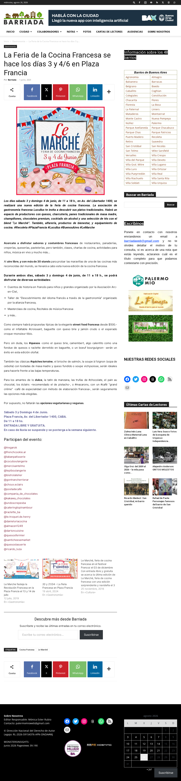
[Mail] (151, 2)
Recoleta (157, 137)
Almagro (157, 77)
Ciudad (24, 31)
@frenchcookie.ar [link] (15, 452)
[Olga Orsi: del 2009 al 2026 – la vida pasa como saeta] (136, 455)
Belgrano (131, 86)
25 (136, 757)
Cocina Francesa (26, 649)
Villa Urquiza (159, 183)
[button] (134, 2)
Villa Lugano (159, 164)
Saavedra (157, 141)
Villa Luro (131, 169)
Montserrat (158, 114)
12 (144, 743)
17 (127, 750)
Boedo (155, 86)
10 (127, 743)
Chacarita (131, 100)
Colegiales (132, 95)
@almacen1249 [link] (13, 526)
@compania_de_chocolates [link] (21, 493)
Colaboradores (48, 31)
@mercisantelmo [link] (14, 466)
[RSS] (157, 2)
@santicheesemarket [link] (17, 540)
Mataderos (132, 114)
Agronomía (132, 77)
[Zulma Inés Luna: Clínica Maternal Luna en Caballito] (136, 420)
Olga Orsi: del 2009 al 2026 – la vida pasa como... (135, 469)
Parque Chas (133, 132)
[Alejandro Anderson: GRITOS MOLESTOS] (165, 455)
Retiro (129, 141)
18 (136, 750)
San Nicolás (158, 146)
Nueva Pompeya (161, 118)
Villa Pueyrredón (135, 173)
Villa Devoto (158, 160)
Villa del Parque (135, 160)
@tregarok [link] (10, 447)
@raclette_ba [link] (12, 512)
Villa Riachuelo (134, 178)
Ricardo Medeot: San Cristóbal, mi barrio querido (135, 501)
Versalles (131, 155)
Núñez (129, 123)
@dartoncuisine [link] (14, 530)
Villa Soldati (132, 183)
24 (127, 757)
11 (136, 743)
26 (144, 757)
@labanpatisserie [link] (14, 456)
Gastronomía (18, 41)
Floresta (130, 104)
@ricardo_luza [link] (13, 549)
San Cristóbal (133, 146)
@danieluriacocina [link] (15, 521)
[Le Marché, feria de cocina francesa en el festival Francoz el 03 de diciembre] (100, 576)
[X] (162, 2)
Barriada (12, 79)
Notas (71, 31)
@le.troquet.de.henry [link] (17, 516)
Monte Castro (134, 118)
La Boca (156, 104)
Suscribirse (91, 634)
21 (158, 750)
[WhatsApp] (174, 2)
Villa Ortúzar (159, 169)
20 (151, 750)
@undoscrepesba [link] (15, 503)
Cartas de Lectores (109, 31)
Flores (155, 100)
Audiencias (135, 31)
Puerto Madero (134, 137)
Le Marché (43, 649)
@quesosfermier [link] (14, 535)
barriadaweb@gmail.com (141, 241)
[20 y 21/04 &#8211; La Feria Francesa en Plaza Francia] (59, 569)
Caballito (131, 91)
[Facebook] (139, 2)
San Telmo (132, 150)
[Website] (168, 2)
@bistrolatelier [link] (13, 475)
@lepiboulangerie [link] (15, 470)
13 (151, 743)
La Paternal (132, 109)
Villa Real (157, 173)
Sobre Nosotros (159, 31)
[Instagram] (145, 2)
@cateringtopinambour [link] (18, 507)
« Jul (149, 769)
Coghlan (156, 91)
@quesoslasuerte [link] (15, 544)
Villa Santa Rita (160, 178)
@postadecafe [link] (13, 489)
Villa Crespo (159, 155)
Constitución (159, 95)
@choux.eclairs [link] (13, 484)
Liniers (156, 109)
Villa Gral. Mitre (135, 164)
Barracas (157, 81)
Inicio (10, 31)
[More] (109, 92)
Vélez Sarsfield (160, 150)
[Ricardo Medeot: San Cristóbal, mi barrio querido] (136, 486)
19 (144, 750)
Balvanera (132, 81)
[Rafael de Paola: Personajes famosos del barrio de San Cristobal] (165, 486)
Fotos (87, 31)
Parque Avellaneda (137, 127)
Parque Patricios (161, 132)
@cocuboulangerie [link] (15, 461)
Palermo (156, 123)
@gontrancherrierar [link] (16, 479)
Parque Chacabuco (163, 127)
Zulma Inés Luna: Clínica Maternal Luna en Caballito (135, 434)
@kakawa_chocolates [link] (17, 498)
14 (158, 743)
